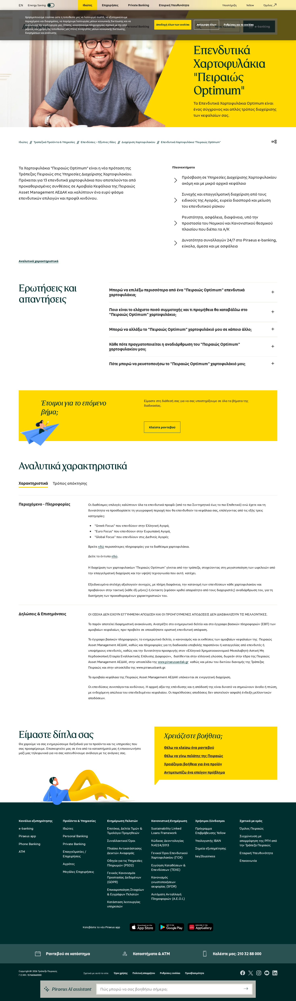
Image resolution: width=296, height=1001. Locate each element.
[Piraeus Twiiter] (250, 973)
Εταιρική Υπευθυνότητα (256, 853)
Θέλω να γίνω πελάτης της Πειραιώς (193, 755)
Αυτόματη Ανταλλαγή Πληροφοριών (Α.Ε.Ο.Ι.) (168, 896)
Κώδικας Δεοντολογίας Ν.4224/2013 (167, 842)
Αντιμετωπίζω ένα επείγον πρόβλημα (194, 772)
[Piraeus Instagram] (258, 973)
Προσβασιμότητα (194, 973)
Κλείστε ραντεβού (162, 427)
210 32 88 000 (249, 953)
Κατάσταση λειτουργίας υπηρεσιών (123, 904)
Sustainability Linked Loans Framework (166, 830)
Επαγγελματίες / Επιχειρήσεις (74, 853)
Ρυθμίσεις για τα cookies (239, 24)
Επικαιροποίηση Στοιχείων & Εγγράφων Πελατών (125, 891)
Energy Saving (37, 5)
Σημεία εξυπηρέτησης (210, 848)
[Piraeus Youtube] (266, 973)
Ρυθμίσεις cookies (170, 973)
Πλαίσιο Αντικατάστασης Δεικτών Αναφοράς (124, 850)
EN (21, 5)
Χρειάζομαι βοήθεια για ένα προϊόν (193, 764)
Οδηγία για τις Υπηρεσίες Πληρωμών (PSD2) (124, 862)
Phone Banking (29, 844)
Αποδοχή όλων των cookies (172, 24)
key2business (205, 856)
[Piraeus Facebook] (242, 973)
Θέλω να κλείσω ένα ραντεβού (189, 747)
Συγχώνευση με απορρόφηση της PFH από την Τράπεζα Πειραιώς (258, 840)
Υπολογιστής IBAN (208, 840)
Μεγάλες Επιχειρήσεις (78, 871)
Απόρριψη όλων (206, 24)
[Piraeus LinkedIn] (274, 973)
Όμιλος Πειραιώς (252, 828)
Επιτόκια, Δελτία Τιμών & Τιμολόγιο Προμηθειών (124, 830)
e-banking (26, 828)
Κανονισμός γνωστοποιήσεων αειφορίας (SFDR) (164, 882)
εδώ (101, 546)
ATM (22, 851)
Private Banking (74, 844)
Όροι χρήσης (121, 973)
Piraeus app (27, 836)
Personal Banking (75, 836)
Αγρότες (69, 864)
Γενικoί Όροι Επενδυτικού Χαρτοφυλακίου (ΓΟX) (169, 855)
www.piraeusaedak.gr (173, 662)
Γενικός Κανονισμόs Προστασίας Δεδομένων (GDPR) (124, 877)
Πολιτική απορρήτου (143, 973)
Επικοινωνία (248, 860)
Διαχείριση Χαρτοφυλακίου (138, 142)
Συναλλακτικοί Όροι (121, 840)
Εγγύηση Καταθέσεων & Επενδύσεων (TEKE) (168, 867)
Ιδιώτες (23, 142)
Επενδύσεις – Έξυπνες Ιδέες (98, 142)
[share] (274, 141)
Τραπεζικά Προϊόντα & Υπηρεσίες (54, 142)
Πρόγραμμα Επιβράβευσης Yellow (210, 830)
